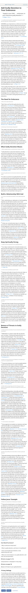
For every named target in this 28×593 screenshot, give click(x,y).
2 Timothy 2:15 (8, 255)
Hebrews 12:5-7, (15, 438)
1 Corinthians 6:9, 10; (19, 396)
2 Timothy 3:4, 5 (11, 377)
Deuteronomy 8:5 (5, 220)
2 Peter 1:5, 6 (6, 17)
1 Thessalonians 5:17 (17, 261)
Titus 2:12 (3, 316)
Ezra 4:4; (21, 429)
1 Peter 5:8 (4, 267)
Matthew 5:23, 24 (12, 483)
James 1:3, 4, (12, 121)
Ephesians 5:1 (10, 167)
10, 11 (20, 438)
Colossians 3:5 (9, 410)
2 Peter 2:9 (14, 308)
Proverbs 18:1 (10, 461)
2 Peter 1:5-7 (17, 84)
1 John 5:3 (3, 216)
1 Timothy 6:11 (10, 105)
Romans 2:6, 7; (4, 124)
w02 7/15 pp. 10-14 (9, 4)
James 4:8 (16, 237)
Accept (3, 590)
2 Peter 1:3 (21, 68)
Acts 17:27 (21, 228)
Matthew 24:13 (8, 134)
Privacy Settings (21, 587)
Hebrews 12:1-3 (13, 513)
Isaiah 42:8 (13, 183)
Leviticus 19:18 (17, 466)
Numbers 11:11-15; (14, 429)
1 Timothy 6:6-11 (5, 357)
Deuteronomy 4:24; (6, 183)
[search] (26, 2)
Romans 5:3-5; (19, 120)
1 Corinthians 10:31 (5, 170)
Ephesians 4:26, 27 (5, 496)
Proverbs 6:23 (19, 446)
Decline (9, 590)
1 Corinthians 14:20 (19, 45)
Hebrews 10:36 (12, 124)
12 (16, 121)
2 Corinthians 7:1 (5, 397)
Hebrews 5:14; (14, 68)
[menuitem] (2, 1)
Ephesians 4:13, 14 (18, 53)
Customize (15, 590)
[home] (2, 1)
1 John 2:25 (11, 371)
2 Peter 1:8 (22, 93)
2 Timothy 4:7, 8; (5, 121)
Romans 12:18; (20, 494)
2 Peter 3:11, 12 (10, 294)
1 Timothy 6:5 (20, 340)
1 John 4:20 (4, 471)
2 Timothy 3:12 (11, 116)
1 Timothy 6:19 (7, 383)
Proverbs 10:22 (4, 297)
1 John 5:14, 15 (12, 231)
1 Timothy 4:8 (14, 349)
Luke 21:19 (4, 540)
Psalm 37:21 (18, 344)
